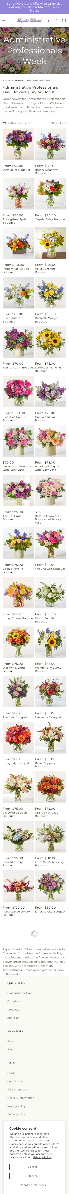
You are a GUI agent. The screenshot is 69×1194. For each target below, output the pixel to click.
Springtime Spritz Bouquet (15, 221)
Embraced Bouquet (16, 1102)
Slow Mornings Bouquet (13, 863)
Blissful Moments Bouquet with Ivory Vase (48, 519)
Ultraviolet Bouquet (16, 169)
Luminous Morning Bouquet (48, 369)
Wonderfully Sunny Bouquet (48, 669)
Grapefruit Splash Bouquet (15, 814)
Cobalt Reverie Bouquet (13, 570)
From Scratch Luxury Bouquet (49, 863)
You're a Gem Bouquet (18, 367)
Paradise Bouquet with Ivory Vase (47, 468)
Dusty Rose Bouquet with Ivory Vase (17, 468)
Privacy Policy (42, 1157)
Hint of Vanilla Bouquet (45, 620)
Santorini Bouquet (48, 1007)
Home (6, 80)
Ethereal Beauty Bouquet (46, 1104)
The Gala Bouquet (15, 717)
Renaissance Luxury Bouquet (16, 913)
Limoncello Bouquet (49, 961)
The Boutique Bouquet (12, 517)
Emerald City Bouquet (50, 911)
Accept (32, 1167)
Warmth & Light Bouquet (14, 669)
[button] (48, 20)
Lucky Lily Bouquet (16, 763)
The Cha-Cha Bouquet (50, 568)
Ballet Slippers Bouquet (45, 764)
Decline (33, 1176)
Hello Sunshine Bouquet (45, 270)
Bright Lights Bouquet (12, 1054)
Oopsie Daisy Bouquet (50, 219)
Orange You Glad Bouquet (46, 814)
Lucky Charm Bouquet (18, 618)
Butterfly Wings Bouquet (46, 319)
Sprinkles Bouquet (15, 1007)
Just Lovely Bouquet (17, 961)
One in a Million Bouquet (46, 418)
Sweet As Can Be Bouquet (14, 418)
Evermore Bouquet (48, 717)
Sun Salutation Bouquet (13, 319)
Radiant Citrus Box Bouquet (16, 270)
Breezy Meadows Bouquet (46, 171)
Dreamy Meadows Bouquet (47, 1054)
